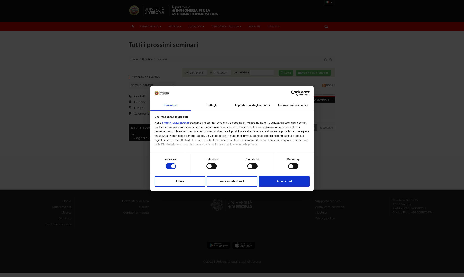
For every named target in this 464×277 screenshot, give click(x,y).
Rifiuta (180, 181)
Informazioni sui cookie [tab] (293, 105)
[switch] (211, 166)
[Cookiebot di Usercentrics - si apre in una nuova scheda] (294, 93)
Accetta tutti (284, 181)
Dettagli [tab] (212, 105)
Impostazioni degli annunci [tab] (252, 105)
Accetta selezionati (232, 181)
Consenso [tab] (170, 105)
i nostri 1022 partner (175, 122)
